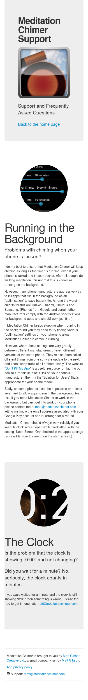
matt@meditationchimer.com (55, 406)
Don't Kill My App (18, 368)
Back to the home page (39, 124)
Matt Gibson (70, 660)
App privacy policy (19, 667)
